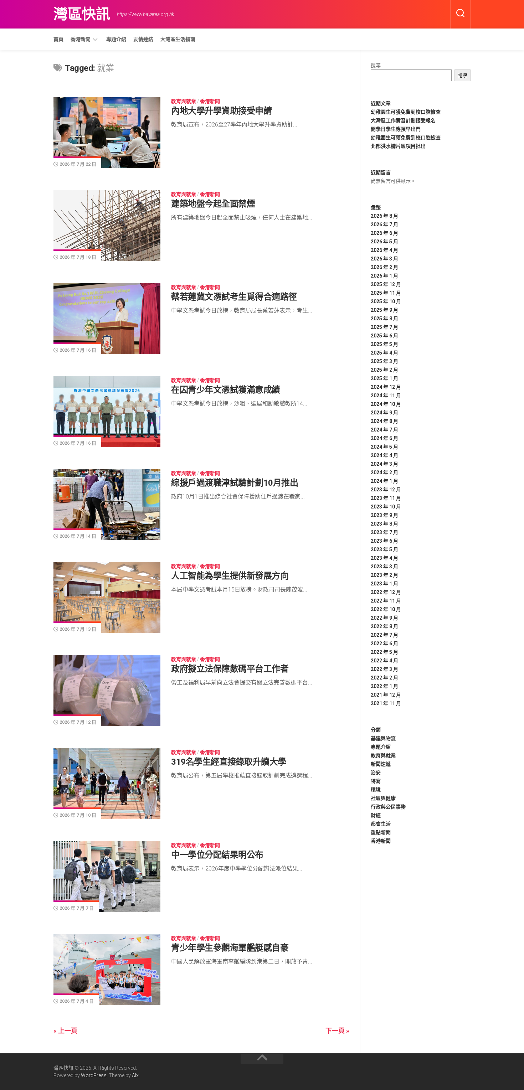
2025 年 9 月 (384, 310)
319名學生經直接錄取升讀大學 (228, 762)
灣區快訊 (81, 14)
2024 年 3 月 (384, 464)
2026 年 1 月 (384, 276)
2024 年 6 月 (384, 438)
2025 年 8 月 (384, 318)
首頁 (58, 39)
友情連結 (143, 39)
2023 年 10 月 (386, 507)
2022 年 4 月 (384, 660)
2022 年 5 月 (384, 652)
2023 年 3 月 (384, 566)
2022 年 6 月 (384, 643)
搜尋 (376, 65)
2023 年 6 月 (384, 541)
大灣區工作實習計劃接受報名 (403, 120)
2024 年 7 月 (384, 430)
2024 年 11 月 (386, 395)
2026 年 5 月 (384, 241)
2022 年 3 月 (384, 669)
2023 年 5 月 (384, 549)
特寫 (376, 781)
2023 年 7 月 (384, 532)
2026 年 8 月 (384, 216)
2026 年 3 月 (384, 259)
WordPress (94, 1075)
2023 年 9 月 (384, 515)
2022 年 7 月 (384, 635)
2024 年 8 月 (384, 421)
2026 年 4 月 (384, 250)
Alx (135, 1075)
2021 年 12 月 (386, 695)
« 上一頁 (65, 1030)
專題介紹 (116, 39)
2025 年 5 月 (384, 344)
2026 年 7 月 (384, 224)
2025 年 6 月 (384, 336)
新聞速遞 (381, 764)
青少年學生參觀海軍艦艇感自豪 (229, 948)
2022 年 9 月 (384, 618)
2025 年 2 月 (384, 370)
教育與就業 (183, 101)
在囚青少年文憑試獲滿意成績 (225, 390)
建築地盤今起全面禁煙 (213, 204)
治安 (376, 772)
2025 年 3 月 (384, 361)
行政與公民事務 (388, 807)
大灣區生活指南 (177, 39)
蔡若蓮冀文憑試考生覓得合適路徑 (234, 297)
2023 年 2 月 (384, 575)
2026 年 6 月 (384, 233)
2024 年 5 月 (384, 447)
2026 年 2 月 (384, 267)
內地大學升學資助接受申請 (221, 111)
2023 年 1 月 (384, 584)
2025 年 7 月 (384, 327)
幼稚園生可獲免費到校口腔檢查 (406, 112)
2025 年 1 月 (384, 378)
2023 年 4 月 (384, 558)
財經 (376, 815)
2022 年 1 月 (384, 686)
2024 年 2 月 (384, 472)
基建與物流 (383, 738)
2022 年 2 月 (384, 678)
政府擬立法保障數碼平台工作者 (229, 669)
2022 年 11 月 (386, 601)
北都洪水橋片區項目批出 (398, 146)
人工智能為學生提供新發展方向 (229, 576)
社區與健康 (383, 798)
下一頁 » (337, 1030)
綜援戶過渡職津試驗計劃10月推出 (234, 483)
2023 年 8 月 (384, 524)
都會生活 (381, 824)
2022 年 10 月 (386, 609)
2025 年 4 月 (384, 353)
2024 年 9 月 (384, 412)
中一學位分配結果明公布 (217, 855)
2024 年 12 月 (386, 387)
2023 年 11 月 (386, 498)
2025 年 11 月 (386, 293)
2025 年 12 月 (386, 284)
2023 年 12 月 (386, 489)
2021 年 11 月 (386, 703)
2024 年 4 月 (384, 455)
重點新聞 (381, 832)
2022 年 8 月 (384, 626)
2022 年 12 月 (386, 592)
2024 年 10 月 (386, 404)
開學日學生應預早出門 (396, 129)
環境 (376, 789)
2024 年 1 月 (384, 481)
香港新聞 (81, 39)
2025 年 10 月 (386, 301)
